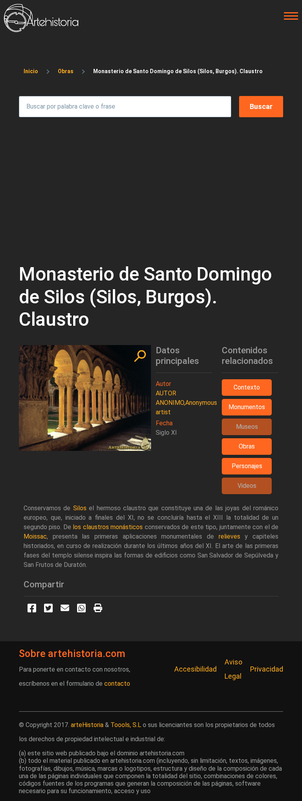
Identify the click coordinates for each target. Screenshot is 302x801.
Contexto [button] (247, 387)
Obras (66, 71)
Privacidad (266, 669)
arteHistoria (87, 725)
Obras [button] (247, 446)
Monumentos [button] (246, 407)
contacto (117, 683)
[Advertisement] (151, 186)
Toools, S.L (125, 725)
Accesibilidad (195, 669)
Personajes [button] (247, 466)
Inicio (31, 71)
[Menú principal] (288, 16)
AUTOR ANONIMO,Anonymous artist (186, 402)
